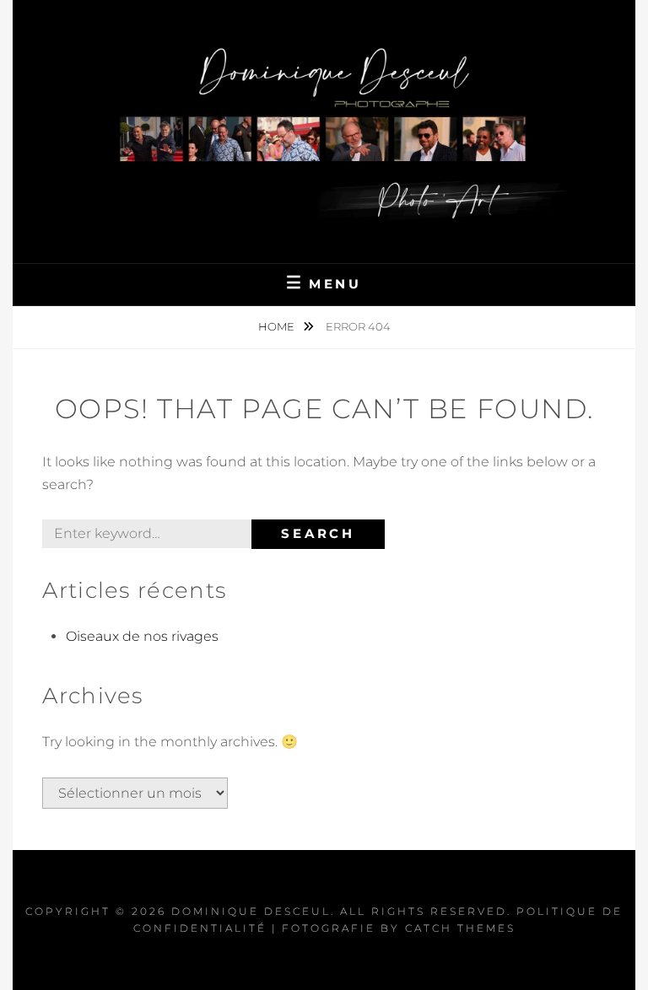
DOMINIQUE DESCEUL (251, 911)
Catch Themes (460, 928)
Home (277, 326)
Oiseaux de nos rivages (142, 636)
